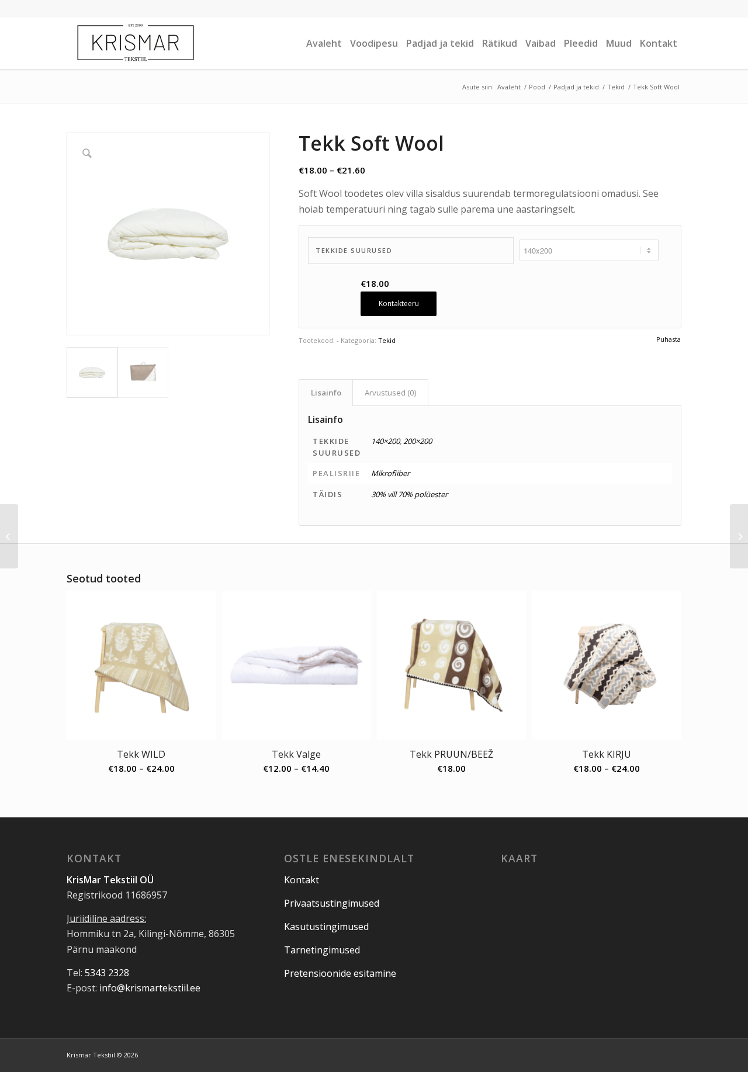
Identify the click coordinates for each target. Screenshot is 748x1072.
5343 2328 (107, 972)
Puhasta (668, 339)
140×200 (385, 441)
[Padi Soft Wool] (9, 536)
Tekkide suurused (354, 250)
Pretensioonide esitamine (340, 973)
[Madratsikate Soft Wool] (739, 536)
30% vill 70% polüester (409, 494)
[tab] (326, 392)
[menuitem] (324, 43)
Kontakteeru (399, 303)
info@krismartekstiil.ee (149, 987)
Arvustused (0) (391, 392)
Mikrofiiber (390, 473)
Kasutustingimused (326, 926)
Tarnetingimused (322, 949)
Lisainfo (326, 392)
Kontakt (301, 879)
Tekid (387, 340)
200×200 (417, 441)
